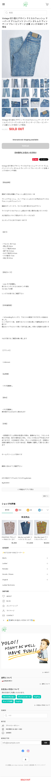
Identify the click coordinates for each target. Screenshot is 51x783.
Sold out (25, 146)
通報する (45, 496)
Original (5, 580)
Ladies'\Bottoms (8, 585)
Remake (5, 569)
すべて (7, 510)
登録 (45, 743)
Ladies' (5, 563)
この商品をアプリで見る (25, 489)
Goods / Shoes (7, 574)
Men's (4, 558)
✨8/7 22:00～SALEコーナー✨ (13, 553)
